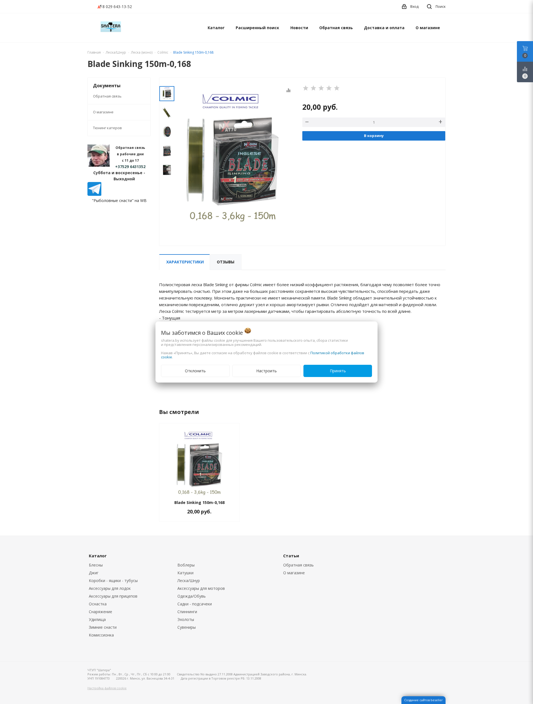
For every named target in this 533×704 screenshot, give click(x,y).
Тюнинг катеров (107, 127)
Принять (338, 370)
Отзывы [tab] (225, 261)
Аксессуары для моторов (201, 588)
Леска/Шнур (188, 580)
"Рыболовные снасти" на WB (119, 200)
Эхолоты (185, 619)
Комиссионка (101, 635)
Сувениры (186, 627)
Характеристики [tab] (185, 261)
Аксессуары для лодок (110, 588)
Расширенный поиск (257, 27)
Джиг (94, 572)
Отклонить (195, 370)
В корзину (374, 135)
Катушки (185, 572)
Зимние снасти (103, 627)
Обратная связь (336, 27)
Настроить (266, 370)
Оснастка (98, 603)
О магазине (428, 27)
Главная (94, 52)
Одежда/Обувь (191, 596)
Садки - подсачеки (194, 603)
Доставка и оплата (384, 27)
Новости (299, 27)
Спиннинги (187, 611)
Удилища (97, 619)
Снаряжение (100, 611)
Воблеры (186, 565)
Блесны (96, 565)
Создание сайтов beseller (423, 700)
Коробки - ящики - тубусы (113, 580)
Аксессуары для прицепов (113, 596)
